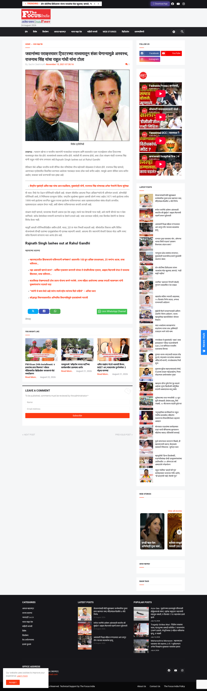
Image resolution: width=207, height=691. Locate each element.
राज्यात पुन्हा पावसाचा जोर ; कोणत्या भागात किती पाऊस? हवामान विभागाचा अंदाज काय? (168, 241)
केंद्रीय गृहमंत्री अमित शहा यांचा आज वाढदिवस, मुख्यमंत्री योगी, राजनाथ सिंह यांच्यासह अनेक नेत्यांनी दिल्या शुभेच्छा (79, 185)
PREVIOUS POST (123, 434)
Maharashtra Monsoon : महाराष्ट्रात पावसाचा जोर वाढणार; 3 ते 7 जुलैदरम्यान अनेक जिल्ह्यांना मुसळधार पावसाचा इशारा (166, 644)
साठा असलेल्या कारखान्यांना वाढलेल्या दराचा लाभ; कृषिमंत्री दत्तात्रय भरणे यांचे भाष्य (166, 328)
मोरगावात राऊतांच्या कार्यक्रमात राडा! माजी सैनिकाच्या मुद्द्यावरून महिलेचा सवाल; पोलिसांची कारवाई (167, 429)
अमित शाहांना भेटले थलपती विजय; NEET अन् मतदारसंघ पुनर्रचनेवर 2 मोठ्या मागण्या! (111, 367)
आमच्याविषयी (139, 31)
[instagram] (183, 4)
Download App (160, 4)
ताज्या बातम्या (27, 613)
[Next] (98, 3)
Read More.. (31, 377)
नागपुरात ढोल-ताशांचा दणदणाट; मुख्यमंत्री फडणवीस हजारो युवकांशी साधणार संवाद (168, 256)
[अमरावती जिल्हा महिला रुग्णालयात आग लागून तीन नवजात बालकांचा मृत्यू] (85, 643)
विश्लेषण (45, 31)
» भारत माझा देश (36, 44)
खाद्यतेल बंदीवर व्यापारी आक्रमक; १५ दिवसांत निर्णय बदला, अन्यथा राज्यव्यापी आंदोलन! (167, 299)
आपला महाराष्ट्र (60, 31)
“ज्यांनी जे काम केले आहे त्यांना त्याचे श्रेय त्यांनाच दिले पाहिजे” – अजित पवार (63, 291)
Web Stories (109, 31)
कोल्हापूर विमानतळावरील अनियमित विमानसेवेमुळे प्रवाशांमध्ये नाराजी (59, 297)
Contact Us (155, 686)
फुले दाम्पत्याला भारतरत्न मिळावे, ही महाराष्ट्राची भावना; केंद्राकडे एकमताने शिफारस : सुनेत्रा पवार (167, 444)
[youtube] (178, 4)
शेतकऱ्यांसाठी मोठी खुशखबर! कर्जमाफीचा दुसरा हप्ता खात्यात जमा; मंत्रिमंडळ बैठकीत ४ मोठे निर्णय (168, 198)
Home (27, 44)
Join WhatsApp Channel (114, 311)
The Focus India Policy (174, 686)
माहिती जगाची (92, 31)
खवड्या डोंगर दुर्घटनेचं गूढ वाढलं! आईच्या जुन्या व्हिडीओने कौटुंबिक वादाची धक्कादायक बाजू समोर (167, 386)
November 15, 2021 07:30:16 (60, 64)
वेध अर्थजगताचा (28, 639)
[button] (174, 31)
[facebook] (172, 4)
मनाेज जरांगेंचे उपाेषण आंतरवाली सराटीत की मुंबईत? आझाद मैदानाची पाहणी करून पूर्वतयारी (168, 213)
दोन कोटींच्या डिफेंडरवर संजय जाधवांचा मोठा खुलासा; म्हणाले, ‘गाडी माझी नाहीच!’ (73, 4)
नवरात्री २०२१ (28, 617)
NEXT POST (29, 434)
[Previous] (94, 3)
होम (26, 31)
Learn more (22, 676)
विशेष (35, 31)
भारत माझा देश (76, 31)
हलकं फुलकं (26, 644)
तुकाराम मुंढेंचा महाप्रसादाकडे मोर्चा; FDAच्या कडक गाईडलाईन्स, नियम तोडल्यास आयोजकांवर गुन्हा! (168, 372)
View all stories (175, 511)
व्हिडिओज (125, 31)
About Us (141, 686)
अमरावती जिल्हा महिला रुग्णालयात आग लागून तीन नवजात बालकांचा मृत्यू (167, 227)
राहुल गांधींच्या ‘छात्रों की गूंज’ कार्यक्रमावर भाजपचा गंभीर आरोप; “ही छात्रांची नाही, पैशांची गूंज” (167, 473)
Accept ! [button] (13, 682)
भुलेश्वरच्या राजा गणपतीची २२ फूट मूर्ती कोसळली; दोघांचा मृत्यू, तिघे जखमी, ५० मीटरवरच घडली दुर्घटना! (168, 401)
